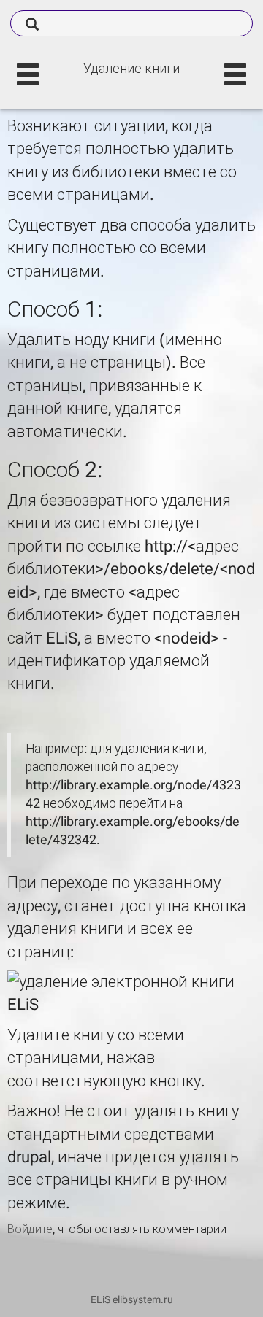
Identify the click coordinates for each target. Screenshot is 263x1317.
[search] (131, 23)
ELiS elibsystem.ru (132, 1299)
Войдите (30, 1229)
